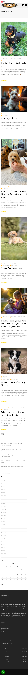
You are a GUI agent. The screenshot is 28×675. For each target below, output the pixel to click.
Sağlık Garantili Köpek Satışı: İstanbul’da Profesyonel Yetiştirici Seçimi (13, 461)
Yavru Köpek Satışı (21, 316)
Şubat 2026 (3, 489)
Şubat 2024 (3, 547)
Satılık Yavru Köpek (16, 263)
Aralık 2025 (3, 495)
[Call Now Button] (3, 672)
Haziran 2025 (3, 512)
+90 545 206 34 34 (8, 635)
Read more (4, 80)
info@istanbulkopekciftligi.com (10, 640)
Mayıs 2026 (3, 480)
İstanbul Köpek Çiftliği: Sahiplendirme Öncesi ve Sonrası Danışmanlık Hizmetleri (12, 467)
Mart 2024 (3, 544)
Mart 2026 (3, 486)
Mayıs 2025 (3, 515)
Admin (19, 58)
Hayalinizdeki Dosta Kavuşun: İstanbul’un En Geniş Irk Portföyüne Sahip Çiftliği (11, 444)
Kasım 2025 (3, 498)
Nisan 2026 (3, 483)
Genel (11, 58)
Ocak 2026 (3, 492)
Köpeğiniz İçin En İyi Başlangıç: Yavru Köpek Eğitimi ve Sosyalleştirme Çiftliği (12, 455)
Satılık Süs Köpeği (13, 316)
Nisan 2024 (3, 541)
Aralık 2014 (3, 553)
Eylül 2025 (3, 503)
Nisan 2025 (3, 518)
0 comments (5, 58)
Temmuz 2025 (4, 509)
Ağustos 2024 (3, 529)
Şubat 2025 (3, 524)
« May (2, 584)
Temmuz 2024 (4, 532)
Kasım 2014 (3, 556)
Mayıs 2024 (3, 538)
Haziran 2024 (3, 535)
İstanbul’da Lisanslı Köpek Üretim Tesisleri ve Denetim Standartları (11, 450)
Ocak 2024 (3, 550)
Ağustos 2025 (3, 506)
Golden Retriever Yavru (7, 263)
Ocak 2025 (3, 527)
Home (2, 14)
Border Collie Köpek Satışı (8, 377)
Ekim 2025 (3, 500)
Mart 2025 (3, 521)
